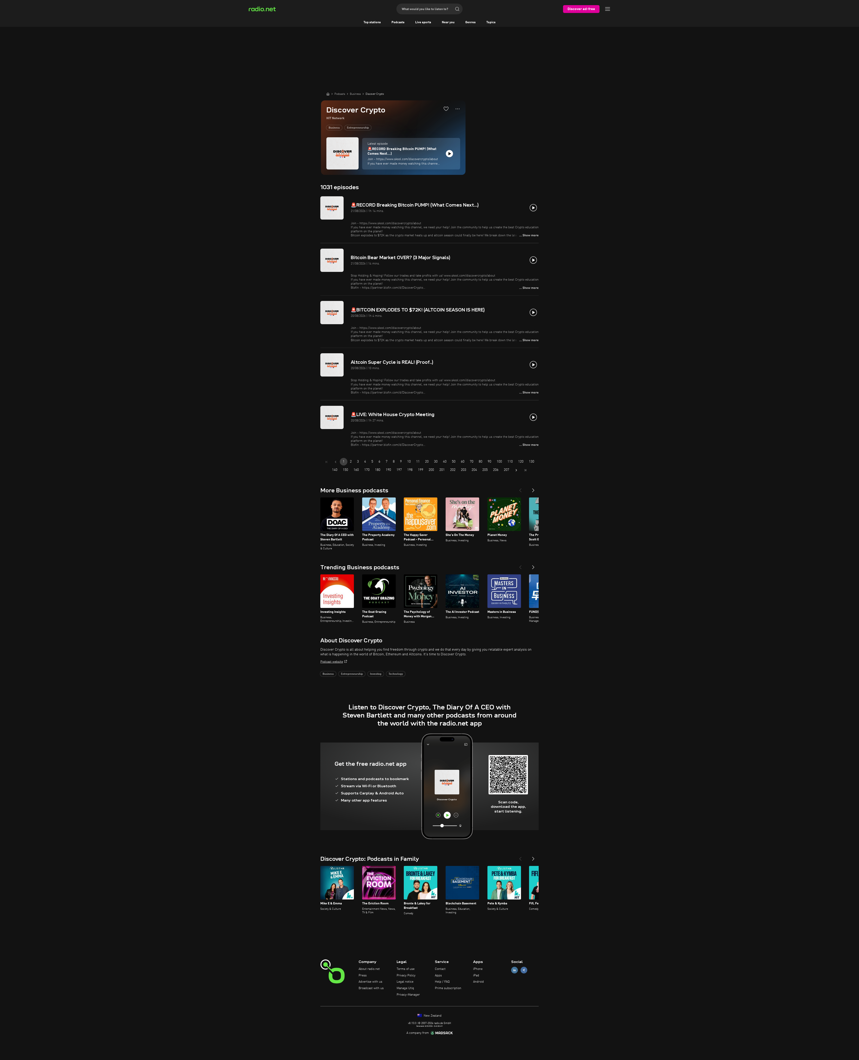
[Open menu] (607, 9)
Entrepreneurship (358, 128)
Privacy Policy (406, 975)
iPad (476, 975)
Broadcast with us (371, 988)
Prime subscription (448, 988)
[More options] (457, 109)
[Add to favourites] (446, 108)
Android (478, 981)
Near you (448, 22)
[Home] (328, 94)
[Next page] (516, 470)
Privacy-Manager (408, 994)
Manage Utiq (405, 988)
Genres (470, 22)
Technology (396, 674)
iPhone (478, 969)
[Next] (533, 488)
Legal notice (405, 981)
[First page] (326, 461)
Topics (490, 22)
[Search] (457, 9)
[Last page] (525, 470)
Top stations (372, 22)
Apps (438, 975)
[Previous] (520, 488)
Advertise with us (370, 981)
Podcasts (397, 22)
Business (334, 128)
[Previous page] (335, 461)
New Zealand (432, 1015)
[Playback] (449, 153)
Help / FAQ (442, 981)
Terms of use (406, 969)
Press (363, 975)
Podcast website (331, 661)
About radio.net (369, 969)
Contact (440, 969)
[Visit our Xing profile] (524, 970)
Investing (375, 674)
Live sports (423, 22)
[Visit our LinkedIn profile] (514, 970)
